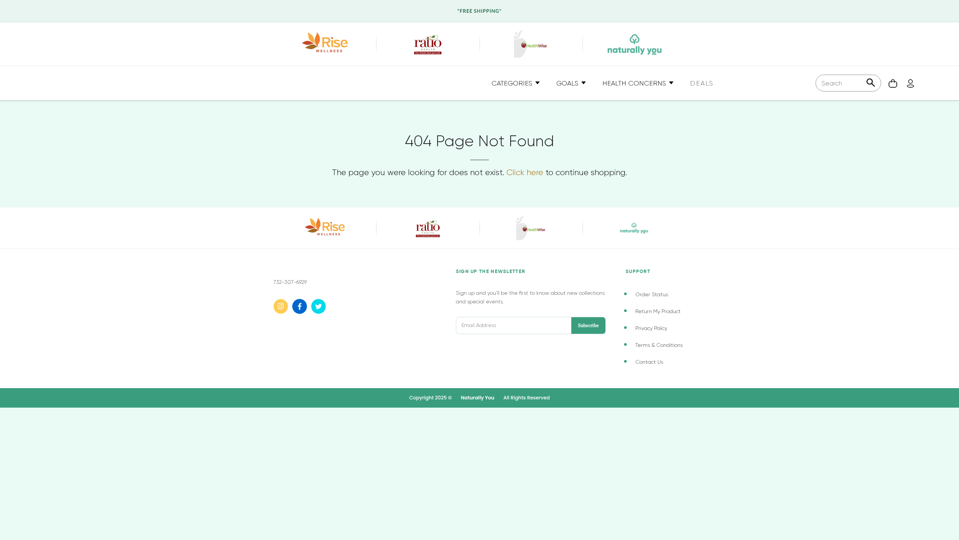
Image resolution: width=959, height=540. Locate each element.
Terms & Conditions (659, 345)
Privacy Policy (651, 328)
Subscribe (588, 325)
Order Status (651, 294)
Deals (702, 83)
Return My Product (658, 311)
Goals (568, 83)
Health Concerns (635, 83)
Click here (524, 172)
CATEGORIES (512, 83)
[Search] (870, 83)
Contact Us (649, 362)
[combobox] (848, 83)
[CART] (889, 83)
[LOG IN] (906, 83)
